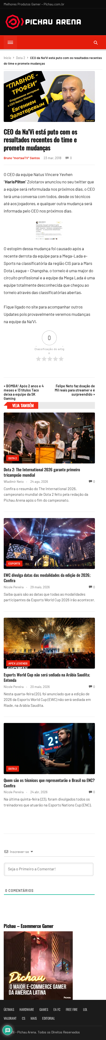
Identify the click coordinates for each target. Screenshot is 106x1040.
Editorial (48, 1018)
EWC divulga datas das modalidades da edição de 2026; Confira (47, 577)
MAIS (34, 1018)
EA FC (56, 1009)
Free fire (72, 1009)
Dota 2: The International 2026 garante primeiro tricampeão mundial (42, 472)
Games (43, 1009)
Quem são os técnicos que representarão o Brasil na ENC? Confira (49, 783)
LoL (85, 1009)
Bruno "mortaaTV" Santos (22, 158)
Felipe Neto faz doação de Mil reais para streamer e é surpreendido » (75, 390)
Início (7, 58)
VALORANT (10, 1018)
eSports (14, 563)
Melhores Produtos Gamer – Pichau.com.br (34, 4)
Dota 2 (20, 58)
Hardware (26, 1009)
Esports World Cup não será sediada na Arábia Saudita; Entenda (47, 677)
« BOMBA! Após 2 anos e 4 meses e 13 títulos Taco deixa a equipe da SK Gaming (24, 392)
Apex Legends (18, 663)
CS (23, 1018)
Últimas (9, 1009)
